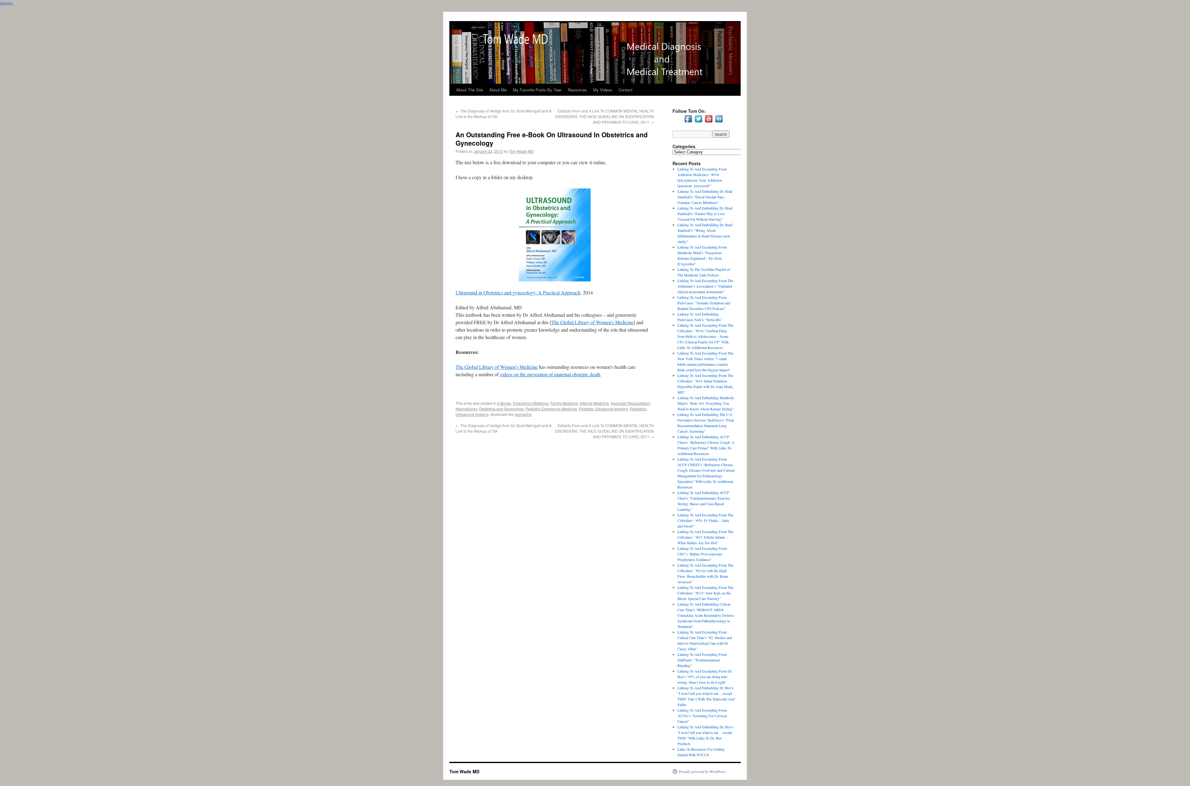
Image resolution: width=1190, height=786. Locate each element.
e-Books (504, 403)
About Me (498, 90)
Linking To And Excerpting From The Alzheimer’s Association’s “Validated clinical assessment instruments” (705, 286)
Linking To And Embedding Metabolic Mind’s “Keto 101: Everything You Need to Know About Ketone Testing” (705, 403)
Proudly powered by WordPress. (703, 771)
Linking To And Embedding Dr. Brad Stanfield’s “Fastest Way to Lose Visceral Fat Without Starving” (704, 213)
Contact (625, 90)
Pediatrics (638, 408)
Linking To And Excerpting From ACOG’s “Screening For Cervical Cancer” (702, 716)
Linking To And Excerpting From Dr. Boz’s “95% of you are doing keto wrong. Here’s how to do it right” (704, 677)
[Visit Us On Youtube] (708, 122)
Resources (577, 90)
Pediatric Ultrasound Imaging (603, 408)
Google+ (6, 2)
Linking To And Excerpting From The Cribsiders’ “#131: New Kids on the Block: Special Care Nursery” (705, 593)
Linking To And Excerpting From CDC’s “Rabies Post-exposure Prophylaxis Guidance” (702, 554)
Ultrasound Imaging (472, 414)
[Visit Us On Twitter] (698, 122)
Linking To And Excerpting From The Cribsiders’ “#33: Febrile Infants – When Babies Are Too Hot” (705, 537)
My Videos (602, 90)
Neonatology (466, 408)
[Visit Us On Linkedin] (719, 122)
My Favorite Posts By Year (537, 90)
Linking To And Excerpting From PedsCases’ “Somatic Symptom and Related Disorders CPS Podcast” (703, 303)
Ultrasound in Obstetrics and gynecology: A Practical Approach (518, 292)
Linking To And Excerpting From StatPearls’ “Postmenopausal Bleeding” (702, 660)
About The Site (469, 90)
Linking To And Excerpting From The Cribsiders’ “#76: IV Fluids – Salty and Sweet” (705, 520)
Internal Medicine (594, 403)
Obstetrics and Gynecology (501, 408)
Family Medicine (564, 403)
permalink (523, 414)
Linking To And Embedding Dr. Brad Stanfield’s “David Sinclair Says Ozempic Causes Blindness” (704, 197)
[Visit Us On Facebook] (688, 122)
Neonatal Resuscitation (630, 403)
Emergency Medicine (531, 403)
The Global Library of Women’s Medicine (592, 322)
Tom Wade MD (521, 151)
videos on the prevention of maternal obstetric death (550, 374)
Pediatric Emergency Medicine (551, 408)
